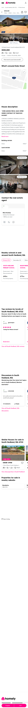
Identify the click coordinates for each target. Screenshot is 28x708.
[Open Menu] (3, 3)
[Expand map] (24, 72)
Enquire (8, 705)
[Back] (2, 12)
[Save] (25, 12)
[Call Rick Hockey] (9, 222)
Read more (5, 136)
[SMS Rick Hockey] (13, 222)
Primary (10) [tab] (6, 260)
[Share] (22, 12)
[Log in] (25, 3)
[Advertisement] (14, 97)
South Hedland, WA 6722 (11, 7)
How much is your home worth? (12, 59)
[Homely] (14, 698)
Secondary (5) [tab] (17, 260)
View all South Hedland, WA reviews (13, 346)
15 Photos (15, 43)
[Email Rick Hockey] (4, 222)
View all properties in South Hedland (13, 472)
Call (20, 705)
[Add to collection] (22, 463)
